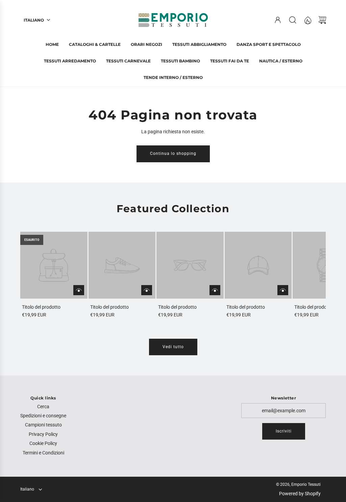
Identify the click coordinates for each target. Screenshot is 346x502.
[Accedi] (277, 19)
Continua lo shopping (173, 153)
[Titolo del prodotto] (54, 265)
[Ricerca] (292, 19)
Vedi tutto (173, 346)
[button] (36, 275)
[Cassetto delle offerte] (307, 19)
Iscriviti (284, 431)
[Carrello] (322, 19)
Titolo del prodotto (41, 307)
